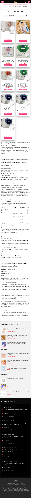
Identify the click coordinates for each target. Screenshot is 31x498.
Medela (14, 490)
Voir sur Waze (7, 456)
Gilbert (10, 489)
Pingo (22, 490)
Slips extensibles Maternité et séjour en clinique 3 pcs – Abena (23, 37)
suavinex (18, 490)
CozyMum (21, 487)
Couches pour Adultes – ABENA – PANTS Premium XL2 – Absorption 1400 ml (7, 85)
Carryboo (12, 492)
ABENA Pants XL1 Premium (5, 219)
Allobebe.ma (15, 148)
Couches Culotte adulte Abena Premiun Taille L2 (23, 61)
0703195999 (6, 440)
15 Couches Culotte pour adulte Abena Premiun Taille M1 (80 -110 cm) (8, 134)
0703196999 (6, 427)
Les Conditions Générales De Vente (15, 483)
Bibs (14, 489)
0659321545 (6, 454)
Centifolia (9, 488)
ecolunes (26, 490)
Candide (17, 491)
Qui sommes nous (6, 487)
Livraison (22, 484)
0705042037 (7, 467)
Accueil (9, 11)
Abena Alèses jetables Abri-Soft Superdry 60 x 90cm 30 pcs (8, 61)
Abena (4, 488)
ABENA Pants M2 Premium (5, 213)
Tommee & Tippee (24, 489)
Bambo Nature (4, 279)
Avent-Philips (25, 488)
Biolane (7, 492)
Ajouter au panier (7, 65)
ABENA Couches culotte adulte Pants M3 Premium (8, 109)
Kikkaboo (14, 488)
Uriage (26, 491)
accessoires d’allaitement (22, 243)
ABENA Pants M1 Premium (4, 210)
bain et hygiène (13, 232)
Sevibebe (22, 491)
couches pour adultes (11, 203)
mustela (8, 491)
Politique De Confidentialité (13, 484)
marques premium (19, 278)
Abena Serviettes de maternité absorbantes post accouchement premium (8, 37)
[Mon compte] (29, 2)
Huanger (4, 490)
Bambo (12, 487)
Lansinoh (26, 487)
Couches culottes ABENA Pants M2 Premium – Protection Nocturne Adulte (23, 109)
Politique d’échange (15, 485)
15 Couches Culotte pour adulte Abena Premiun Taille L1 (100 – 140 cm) (23, 85)
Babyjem (19, 488)
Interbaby (5, 489)
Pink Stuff (23, 492)
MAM (4, 491)
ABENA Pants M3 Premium (5, 216)
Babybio (17, 487)
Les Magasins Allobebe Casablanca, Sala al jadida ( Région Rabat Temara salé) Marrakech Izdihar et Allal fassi (15, 486)
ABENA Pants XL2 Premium (5, 222)
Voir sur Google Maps (9, 416)
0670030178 (7, 413)
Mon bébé (9, 490)
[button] (2, 2)
